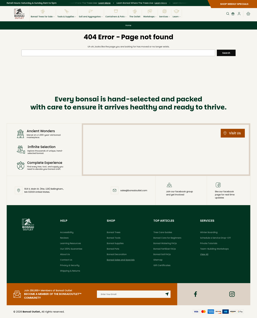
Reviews (64, 237)
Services (163, 16)
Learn (176, 16)
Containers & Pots (114, 16)
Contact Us (66, 259)
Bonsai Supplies (115, 243)
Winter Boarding (209, 232)
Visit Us (235, 133)
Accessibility (66, 232)
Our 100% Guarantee (71, 248)
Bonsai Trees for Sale (42, 16)
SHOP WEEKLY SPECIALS (234, 4)
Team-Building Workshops (214, 248)
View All (204, 254)
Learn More (101, 3)
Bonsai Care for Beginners (167, 237)
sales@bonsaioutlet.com (133, 190)
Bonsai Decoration (117, 254)
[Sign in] (239, 13)
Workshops (148, 16)
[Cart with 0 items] (248, 14)
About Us (65, 254)
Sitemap (157, 259)
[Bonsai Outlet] (28, 224)
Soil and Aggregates (90, 16)
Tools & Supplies (65, 16)
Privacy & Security (69, 265)
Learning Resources (70, 243)
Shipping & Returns (70, 270)
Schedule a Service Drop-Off (215, 237)
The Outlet (134, 16)
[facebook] (195, 294)
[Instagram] (232, 294)
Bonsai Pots (113, 248)
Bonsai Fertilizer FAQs (164, 248)
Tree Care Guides (162, 232)
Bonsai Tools (113, 237)
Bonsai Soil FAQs (162, 254)
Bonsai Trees (113, 232)
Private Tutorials (208, 243)
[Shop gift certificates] (233, 14)
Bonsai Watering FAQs (165, 243)
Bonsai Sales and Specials (121, 259)
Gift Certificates (161, 265)
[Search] (228, 13)
